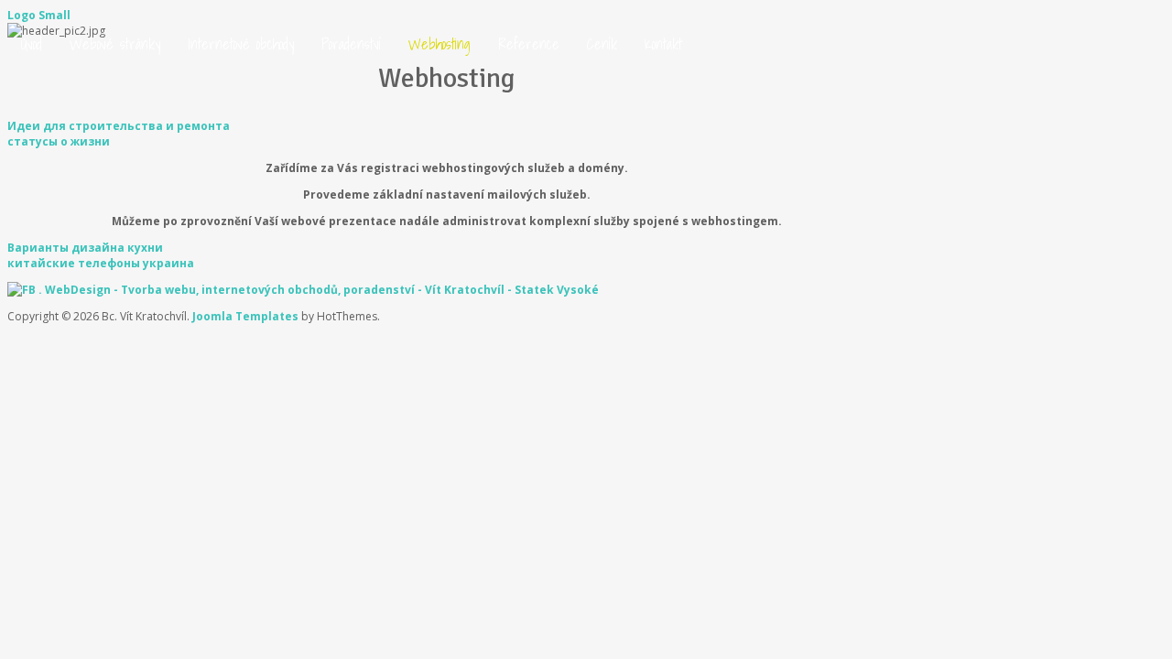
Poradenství (351, 44)
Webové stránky (115, 44)
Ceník (602, 44)
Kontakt (663, 44)
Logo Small (39, 15)
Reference (528, 44)
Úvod (31, 44)
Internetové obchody (241, 44)
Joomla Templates (245, 316)
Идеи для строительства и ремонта (118, 126)
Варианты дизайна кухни (85, 247)
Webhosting (439, 44)
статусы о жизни (58, 141)
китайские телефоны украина (100, 263)
